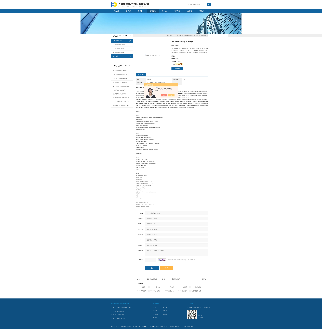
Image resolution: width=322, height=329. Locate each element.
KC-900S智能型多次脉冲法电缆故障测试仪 (184, 291)
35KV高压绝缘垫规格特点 (120, 78)
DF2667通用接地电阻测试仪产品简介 (122, 105)
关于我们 (128, 11)
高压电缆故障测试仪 (118, 52)
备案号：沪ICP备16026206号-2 (152, 326)
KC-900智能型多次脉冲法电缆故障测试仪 (170, 291)
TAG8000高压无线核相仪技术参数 (122, 74)
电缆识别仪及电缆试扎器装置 (197, 291)
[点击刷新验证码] (162, 259)
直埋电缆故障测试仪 (118, 48)
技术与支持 (165, 11)
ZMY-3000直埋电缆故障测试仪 (149, 279)
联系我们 (201, 11)
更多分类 (115, 56)
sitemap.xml (190, 326)
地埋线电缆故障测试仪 (119, 44)
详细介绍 (141, 74)
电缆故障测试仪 (117, 40)
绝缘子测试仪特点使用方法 (120, 70)
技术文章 (155, 314)
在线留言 (189, 11)
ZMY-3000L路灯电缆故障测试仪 (156, 287)
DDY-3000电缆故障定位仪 (143, 287)
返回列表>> (205, 279)
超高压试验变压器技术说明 (120, 82)
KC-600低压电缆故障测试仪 (143, 291)
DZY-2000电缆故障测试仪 (170, 287)
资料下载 (177, 11)
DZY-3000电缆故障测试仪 (184, 287)
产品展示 (153, 11)
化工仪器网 (183, 326)
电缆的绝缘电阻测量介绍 (119, 90)
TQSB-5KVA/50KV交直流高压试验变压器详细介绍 (123, 101)
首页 (168, 35)
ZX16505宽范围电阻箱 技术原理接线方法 (123, 86)
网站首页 (116, 11)
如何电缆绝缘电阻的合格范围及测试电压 (123, 97)
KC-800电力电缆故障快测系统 (156, 291)
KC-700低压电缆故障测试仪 (197, 287)
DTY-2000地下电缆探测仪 (173, 279)
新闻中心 (141, 11)
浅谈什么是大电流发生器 (119, 94)
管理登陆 (172, 326)
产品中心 (172, 35)
